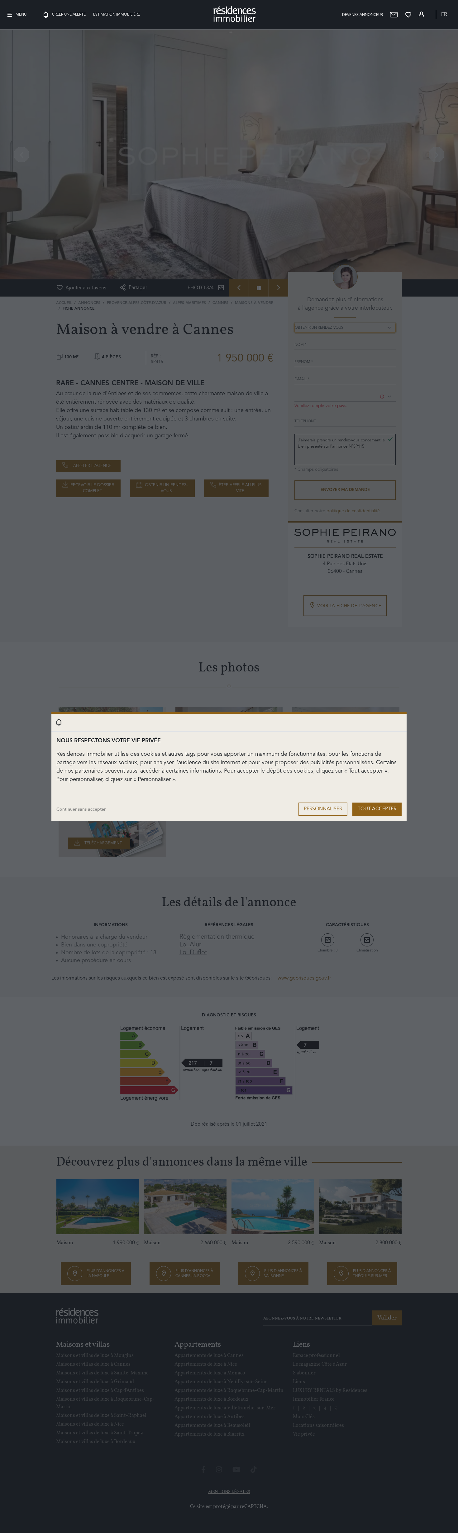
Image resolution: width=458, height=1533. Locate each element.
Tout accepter (377, 809)
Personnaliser (323, 809)
